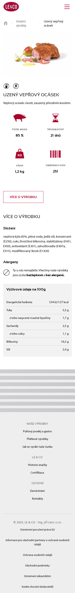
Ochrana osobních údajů (37, 555)
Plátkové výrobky (37, 439)
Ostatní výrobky (21, 23)
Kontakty (37, 498)
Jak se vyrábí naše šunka (37, 446)
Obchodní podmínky (37, 565)
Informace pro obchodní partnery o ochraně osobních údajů (38, 542)
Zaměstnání (37, 491)
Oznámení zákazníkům (37, 576)
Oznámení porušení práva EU (37, 529)
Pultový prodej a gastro (37, 431)
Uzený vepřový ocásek (53, 23)
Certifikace (37, 472)
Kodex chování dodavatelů (37, 586)
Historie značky (37, 465)
